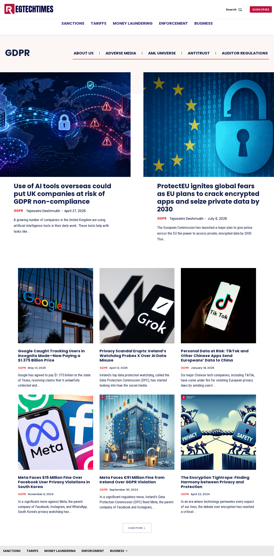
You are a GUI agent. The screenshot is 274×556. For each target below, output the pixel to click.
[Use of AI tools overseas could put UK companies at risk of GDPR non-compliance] (65, 124)
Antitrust (199, 53)
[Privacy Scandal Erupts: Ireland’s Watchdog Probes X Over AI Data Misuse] (137, 305)
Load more (135, 528)
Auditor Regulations (245, 53)
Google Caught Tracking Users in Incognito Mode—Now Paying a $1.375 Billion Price (51, 355)
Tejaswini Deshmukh (43, 211)
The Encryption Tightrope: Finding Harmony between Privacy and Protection (215, 482)
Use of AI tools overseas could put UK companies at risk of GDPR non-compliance (62, 193)
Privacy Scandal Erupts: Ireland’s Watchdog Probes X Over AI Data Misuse (133, 355)
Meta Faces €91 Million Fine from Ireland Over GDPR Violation (132, 480)
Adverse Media (121, 53)
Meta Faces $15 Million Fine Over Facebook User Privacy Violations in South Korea (54, 482)
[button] (235, 9)
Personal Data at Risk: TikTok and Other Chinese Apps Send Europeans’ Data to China (215, 355)
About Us (84, 53)
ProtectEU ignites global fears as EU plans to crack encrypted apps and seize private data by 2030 (208, 197)
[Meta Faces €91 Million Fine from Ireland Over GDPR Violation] (137, 432)
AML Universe (162, 53)
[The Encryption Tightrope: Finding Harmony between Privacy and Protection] (218, 432)
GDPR (18, 211)
